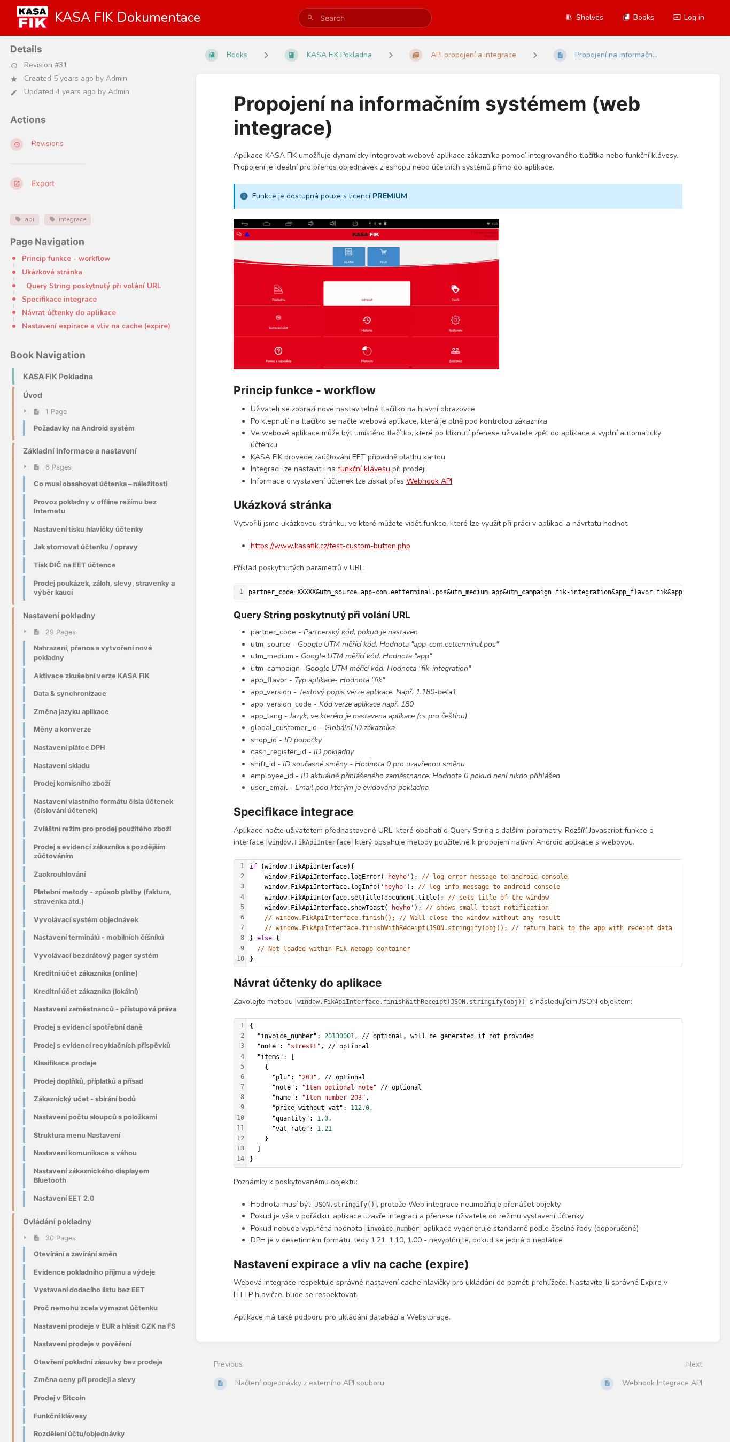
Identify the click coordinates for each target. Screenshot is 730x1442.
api (29, 219)
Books (643, 17)
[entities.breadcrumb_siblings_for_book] (266, 55)
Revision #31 (45, 65)
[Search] (310, 17)
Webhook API (429, 481)
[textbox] (464, 913)
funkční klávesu (364, 469)
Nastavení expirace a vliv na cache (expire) (96, 326)
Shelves (589, 17)
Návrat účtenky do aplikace (69, 313)
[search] (365, 18)
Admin (116, 78)
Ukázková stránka (52, 272)
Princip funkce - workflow (66, 259)
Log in (694, 17)
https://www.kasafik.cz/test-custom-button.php (330, 546)
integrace (72, 219)
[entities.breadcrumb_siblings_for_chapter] (390, 55)
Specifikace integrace (59, 299)
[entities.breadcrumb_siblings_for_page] (535, 55)
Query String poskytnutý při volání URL (93, 286)
